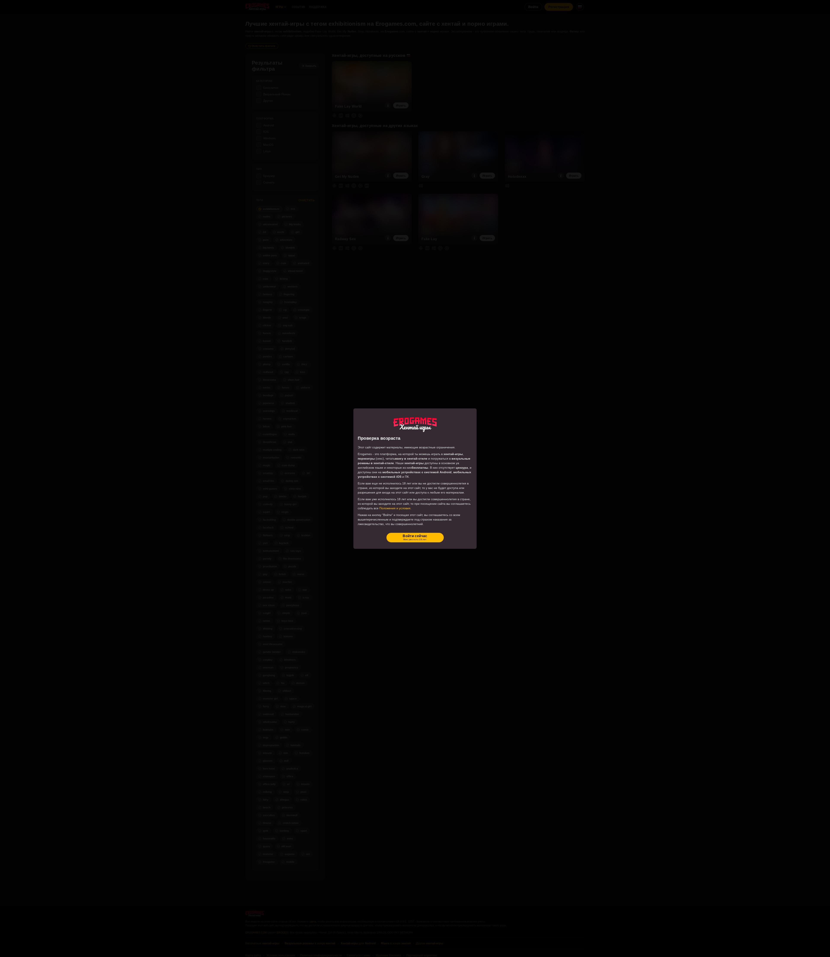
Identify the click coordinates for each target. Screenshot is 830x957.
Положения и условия (394, 508)
